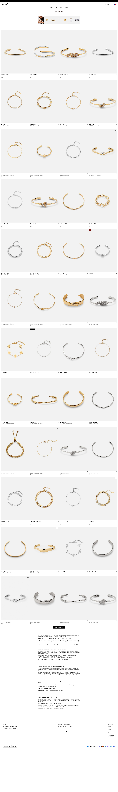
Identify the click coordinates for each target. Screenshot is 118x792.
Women (60, 731)
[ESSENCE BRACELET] (73, 51)
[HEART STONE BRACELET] (102, 349)
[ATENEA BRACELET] (44, 399)
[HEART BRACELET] (15, 399)
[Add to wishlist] (58, 74)
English (13, 746)
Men (64, 731)
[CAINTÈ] (5, 4)
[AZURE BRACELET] (102, 101)
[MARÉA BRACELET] (44, 548)
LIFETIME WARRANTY (111, 733)
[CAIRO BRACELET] (73, 300)
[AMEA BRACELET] (102, 151)
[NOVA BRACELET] (15, 449)
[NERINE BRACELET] (73, 250)
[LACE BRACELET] (73, 101)
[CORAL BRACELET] (44, 201)
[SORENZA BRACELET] (73, 201)
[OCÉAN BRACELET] (15, 51)
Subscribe (73, 731)
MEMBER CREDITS (111, 735)
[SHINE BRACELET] (15, 548)
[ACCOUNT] (108, 4)
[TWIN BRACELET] (44, 51)
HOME (51, 7)
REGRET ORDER (111, 736)
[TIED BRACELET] (44, 151)
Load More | (59, 627)
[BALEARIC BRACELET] (15, 349)
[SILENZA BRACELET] (44, 300)
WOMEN (60, 7)
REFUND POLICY (111, 729)
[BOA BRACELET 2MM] (15, 151)
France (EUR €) (6, 746)
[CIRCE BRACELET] (73, 399)
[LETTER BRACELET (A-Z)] (15, 300)
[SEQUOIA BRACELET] (102, 201)
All (67, 731)
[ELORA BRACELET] (44, 449)
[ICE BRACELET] (15, 101)
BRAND (66, 7)
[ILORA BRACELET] (102, 498)
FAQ (108, 732)
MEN (56, 7)
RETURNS (109, 726)
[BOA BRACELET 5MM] (44, 250)
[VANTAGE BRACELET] (44, 101)
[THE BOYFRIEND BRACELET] (44, 498)
